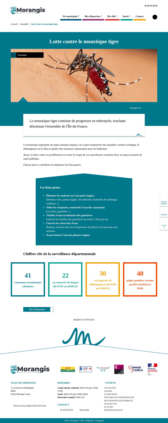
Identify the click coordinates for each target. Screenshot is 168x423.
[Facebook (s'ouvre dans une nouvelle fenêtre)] (106, 6)
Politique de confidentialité (119, 397)
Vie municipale (69, 16)
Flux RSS (108, 407)
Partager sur (135, 108)
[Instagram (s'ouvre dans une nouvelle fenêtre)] (124, 6)
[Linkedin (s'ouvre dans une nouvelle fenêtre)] (112, 6)
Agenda (108, 391)
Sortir (126, 16)
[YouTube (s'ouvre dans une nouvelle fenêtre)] (118, 6)
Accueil (14, 24)
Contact (140, 16)
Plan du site (110, 404)
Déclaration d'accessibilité (118, 401)
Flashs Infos (110, 394)
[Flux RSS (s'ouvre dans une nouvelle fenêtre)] (131, 6)
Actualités (24, 24)
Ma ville (111, 16)
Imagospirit (99, 421)
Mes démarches (92, 16)
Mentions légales (113, 410)
